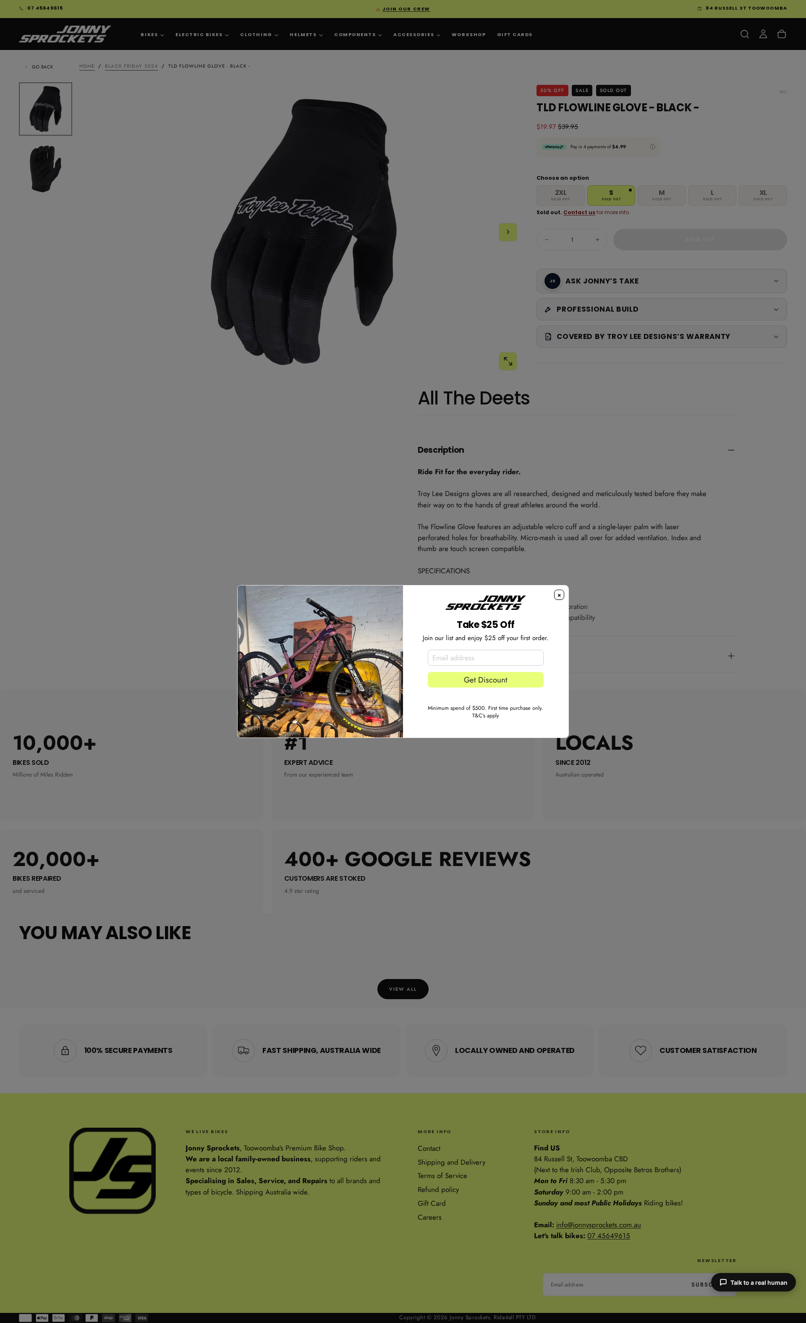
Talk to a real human (759, 1282)
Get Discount (485, 679)
